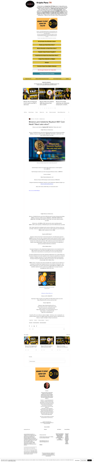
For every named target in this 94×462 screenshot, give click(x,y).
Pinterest (66, 430)
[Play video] (47, 200)
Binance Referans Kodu (61, 112)
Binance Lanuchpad (52, 112)
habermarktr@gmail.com (44, 434)
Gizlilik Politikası (60, 428)
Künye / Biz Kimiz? (59, 427)
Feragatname (59, 429)
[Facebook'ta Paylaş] (29, 326)
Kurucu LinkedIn (47, 419)
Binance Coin (42, 112)
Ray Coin (47, 320)
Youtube (66, 428)
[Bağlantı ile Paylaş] (36, 326)
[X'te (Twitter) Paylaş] (31, 326)
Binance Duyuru (31, 112)
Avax (47, 112)
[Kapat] (92, 460)
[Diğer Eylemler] (64, 118)
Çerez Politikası (59, 432)
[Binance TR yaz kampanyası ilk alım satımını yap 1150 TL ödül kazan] (31, 340)
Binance (35, 320)
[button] (68, 112)
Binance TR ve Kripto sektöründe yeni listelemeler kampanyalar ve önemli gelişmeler (62, 347)
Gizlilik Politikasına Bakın (12, 460)
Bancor (37, 112)
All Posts (25, 112)
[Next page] (53, 108)
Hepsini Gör (68, 334)
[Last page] (55, 108)
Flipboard (67, 431)
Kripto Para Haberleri (43, 322)
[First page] (38, 108)
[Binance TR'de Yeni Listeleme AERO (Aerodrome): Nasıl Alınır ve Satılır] (47, 340)
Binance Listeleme (41, 320)
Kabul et (89, 460)
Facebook (67, 426)
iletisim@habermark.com (44, 433)
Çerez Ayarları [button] (77, 460)
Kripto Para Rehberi (36, 322)
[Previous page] (41, 108)
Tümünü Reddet (83, 460)
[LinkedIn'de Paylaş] (34, 326)
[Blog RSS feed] (53, 453)
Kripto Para (31, 320)
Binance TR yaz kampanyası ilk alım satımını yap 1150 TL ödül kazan (31, 347)
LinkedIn (66, 429)
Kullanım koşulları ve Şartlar (59, 431)
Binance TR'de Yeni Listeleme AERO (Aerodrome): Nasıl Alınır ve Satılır (47, 347)
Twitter (66, 427)
